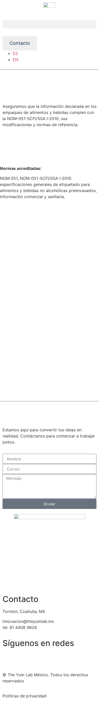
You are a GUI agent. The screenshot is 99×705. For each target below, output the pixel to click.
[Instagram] (22, 658)
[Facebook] (9, 658)
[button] (49, 24)
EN (15, 59)
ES (15, 53)
